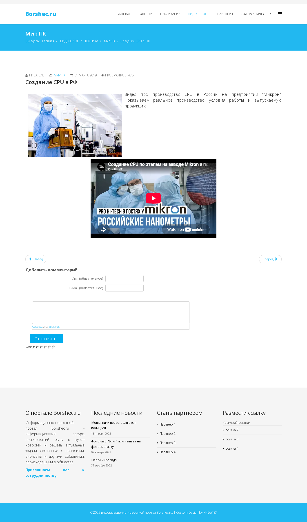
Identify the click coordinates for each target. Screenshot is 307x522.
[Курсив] (38, 296)
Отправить (45, 338)
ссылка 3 (232, 439)
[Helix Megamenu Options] (280, 13)
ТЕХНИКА (91, 41)
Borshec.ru (40, 14)
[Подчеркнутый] (43, 296)
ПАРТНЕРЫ (225, 14)
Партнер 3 (168, 443)
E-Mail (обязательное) (86, 288)
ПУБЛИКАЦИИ (170, 14)
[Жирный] (32, 296)
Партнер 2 (168, 433)
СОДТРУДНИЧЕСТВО (256, 14)
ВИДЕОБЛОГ (197, 14)
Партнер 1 (168, 424)
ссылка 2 (232, 430)
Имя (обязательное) (87, 278)
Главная (48, 41)
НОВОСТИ (145, 14)
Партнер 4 (168, 452)
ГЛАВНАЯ (123, 14)
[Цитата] (49, 296)
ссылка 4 (232, 448)
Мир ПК (109, 41)
